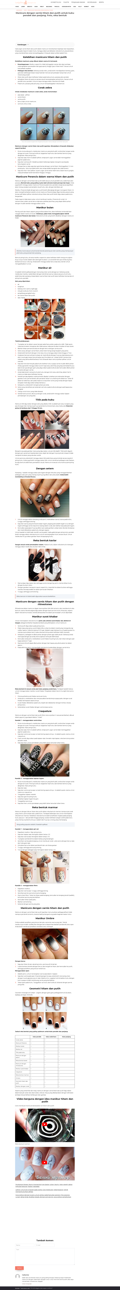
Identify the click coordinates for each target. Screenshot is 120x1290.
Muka (17, 6)
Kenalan (17, 1288)
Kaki (74, 6)
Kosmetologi (56, 2)
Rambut (86, 6)
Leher (23, 6)
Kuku (92, 6)
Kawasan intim (66, 6)
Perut (42, 6)
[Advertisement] (45, 29)
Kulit (80, 6)
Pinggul (57, 6)
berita (101, 2)
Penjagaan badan (78, 2)
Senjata (29, 6)
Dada (36, 6)
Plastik (66, 2)
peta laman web (25, 1288)
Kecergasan (92, 2)
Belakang (49, 6)
